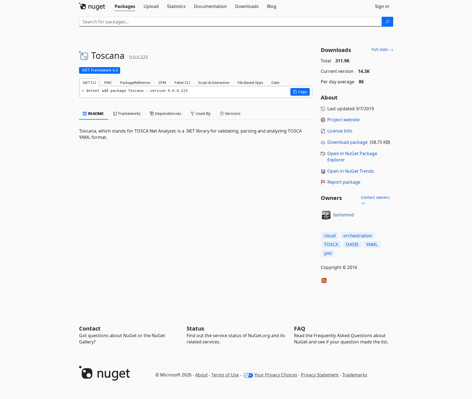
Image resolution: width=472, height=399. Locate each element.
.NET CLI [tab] (89, 82)
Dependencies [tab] (167, 113)
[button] (300, 92)
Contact (90, 328)
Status (195, 328)
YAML (371, 244)
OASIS (352, 244)
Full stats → (382, 49)
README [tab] (95, 113)
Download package (347, 142)
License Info (339, 131)
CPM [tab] (162, 82)
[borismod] (326, 215)
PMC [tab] (108, 82)
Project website (343, 120)
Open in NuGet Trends (350, 171)
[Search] (387, 22)
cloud (330, 236)
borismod (343, 215)
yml (327, 253)
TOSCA (331, 244)
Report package (343, 182)
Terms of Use (225, 375)
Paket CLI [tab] (182, 82)
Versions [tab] (232, 113)
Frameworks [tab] (129, 113)
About (201, 375)
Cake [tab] (275, 82)
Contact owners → (375, 200)
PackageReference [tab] (135, 82)
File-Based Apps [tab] (250, 82)
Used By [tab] (203, 113)
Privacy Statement (320, 375)
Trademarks (354, 375)
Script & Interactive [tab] (213, 82)
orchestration (357, 236)
